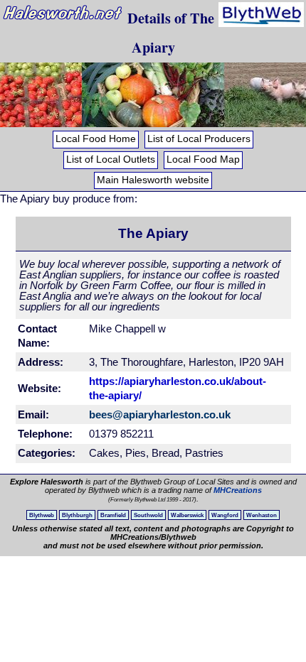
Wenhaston (261, 515)
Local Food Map (203, 159)
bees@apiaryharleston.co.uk (160, 414)
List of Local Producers (198, 139)
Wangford (224, 515)
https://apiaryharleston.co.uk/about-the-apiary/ (177, 388)
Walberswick (187, 515)
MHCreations (237, 490)
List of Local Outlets (110, 159)
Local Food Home (96, 139)
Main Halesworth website (153, 180)
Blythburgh (77, 515)
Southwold (148, 515)
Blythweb (41, 515)
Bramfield (113, 515)
